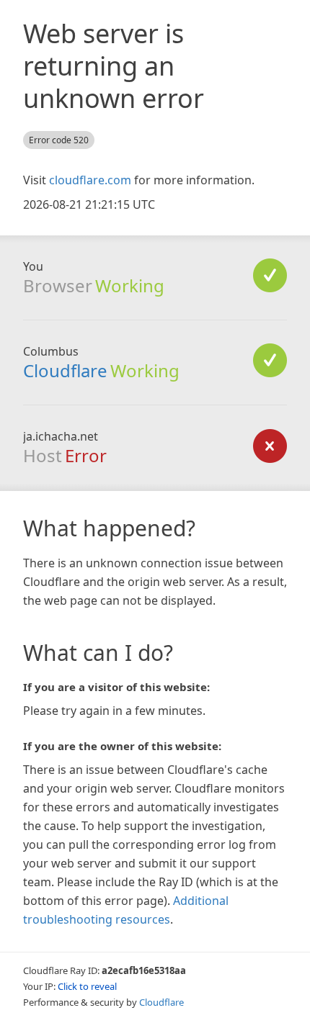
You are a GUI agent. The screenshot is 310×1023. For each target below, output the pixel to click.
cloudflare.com (90, 180)
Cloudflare (65, 370)
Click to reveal (87, 986)
